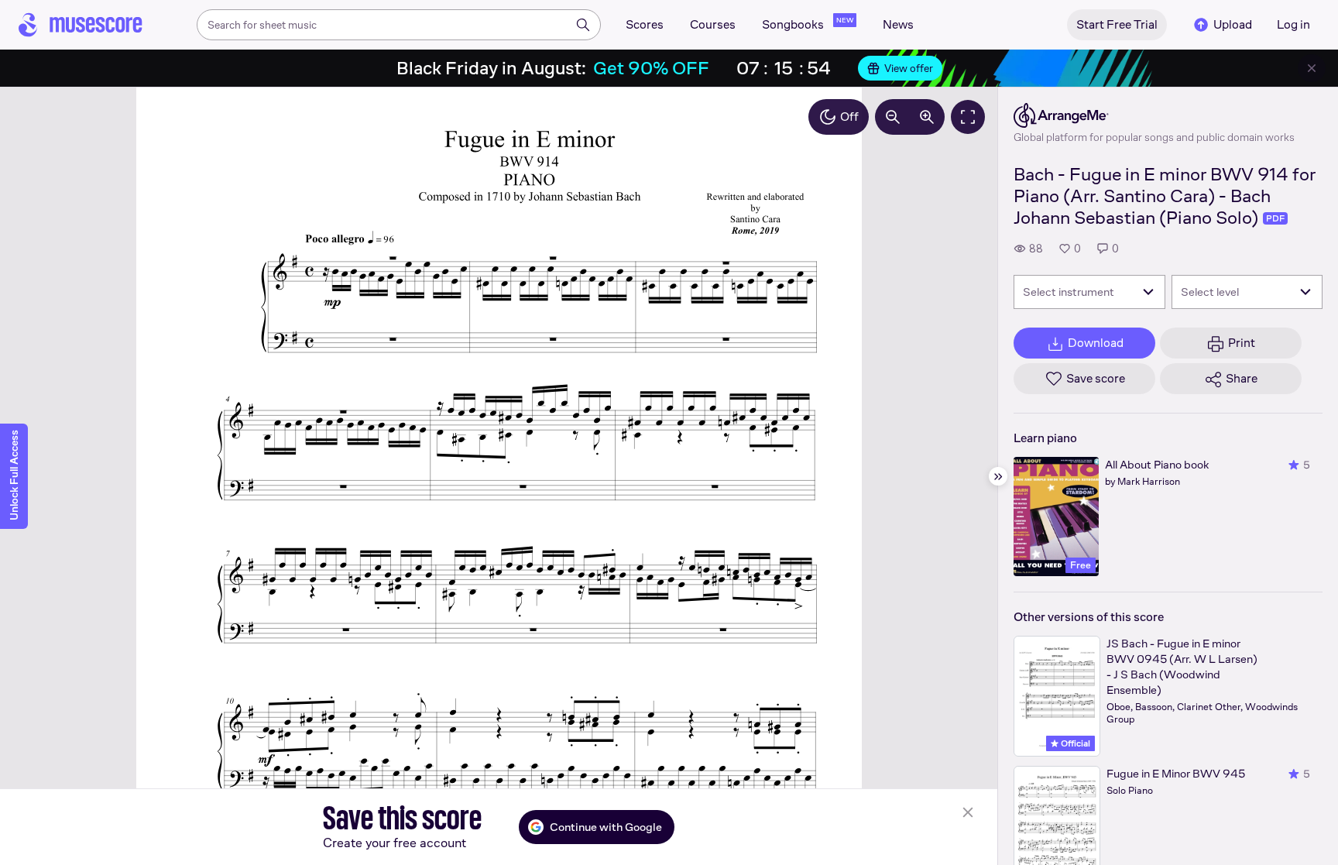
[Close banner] (1312, 68)
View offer (908, 68)
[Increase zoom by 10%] (927, 117)
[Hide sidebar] (998, 476)
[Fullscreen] (968, 117)
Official (1074, 743)
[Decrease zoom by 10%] (893, 117)
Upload (1232, 24)
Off (849, 116)
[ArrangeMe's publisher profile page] (1154, 115)
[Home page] (80, 24)
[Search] (583, 24)
